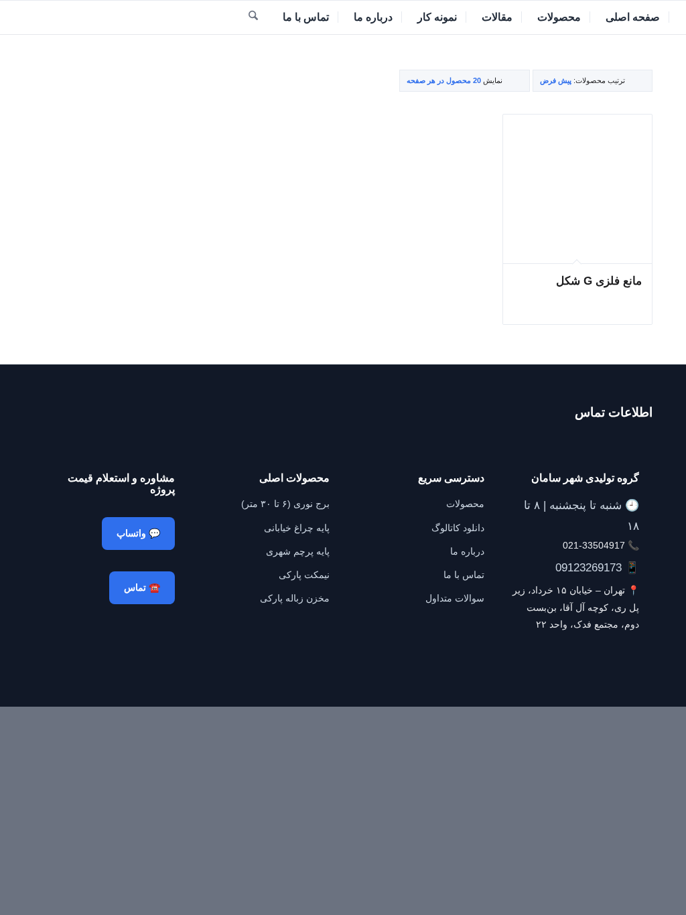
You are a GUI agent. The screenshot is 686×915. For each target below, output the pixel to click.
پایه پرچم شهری (298, 551)
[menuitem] (633, 17)
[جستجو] (253, 17)
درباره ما (467, 551)
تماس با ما (463, 574)
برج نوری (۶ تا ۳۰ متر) (285, 503)
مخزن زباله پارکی (295, 598)
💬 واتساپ (138, 533)
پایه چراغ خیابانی (297, 527)
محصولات (465, 503)
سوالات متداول (454, 598)
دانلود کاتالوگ (457, 527)
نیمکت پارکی (304, 574)
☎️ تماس (142, 587)
